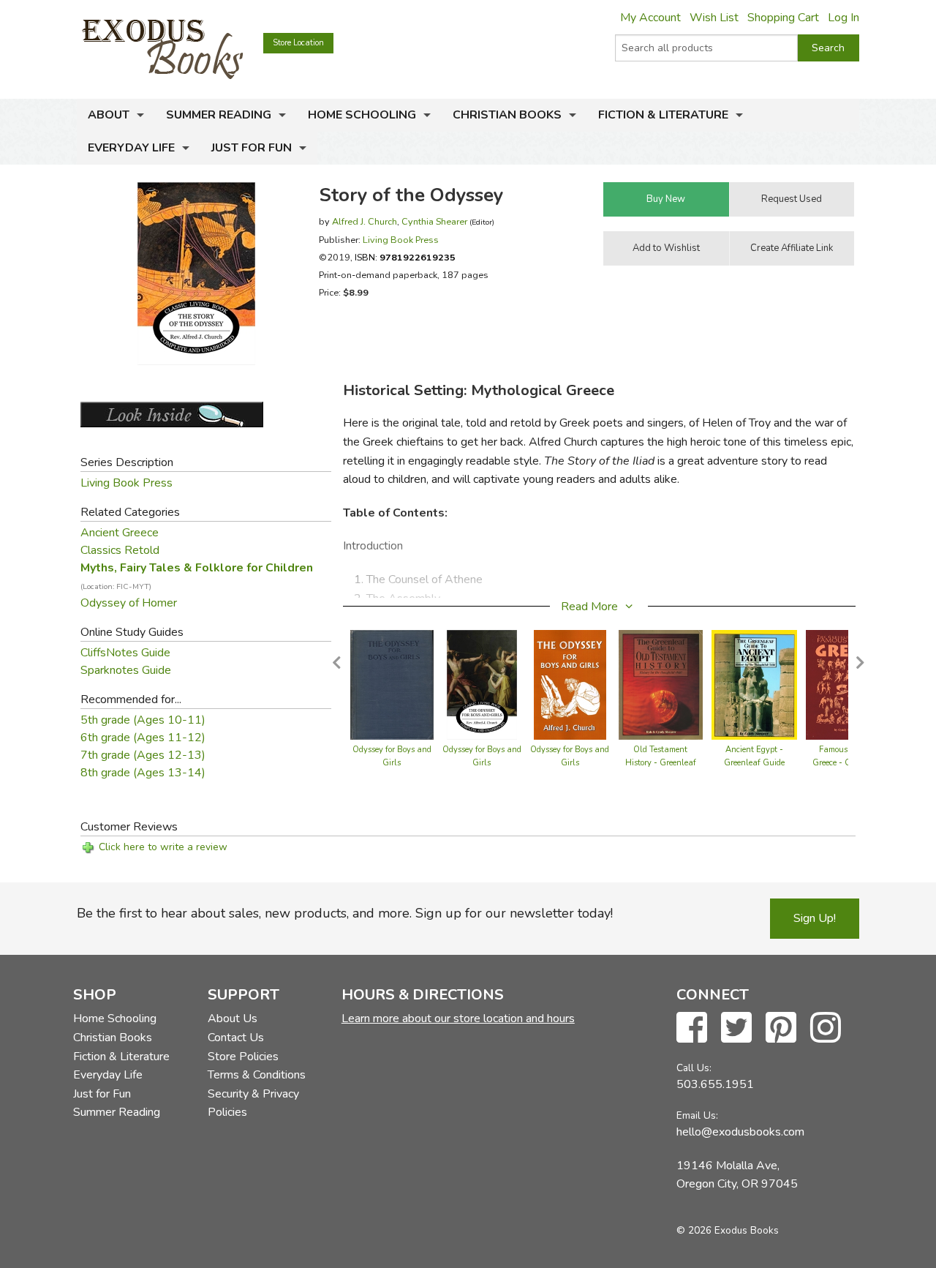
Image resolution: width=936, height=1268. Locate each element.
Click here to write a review (163, 847)
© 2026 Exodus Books (727, 1230)
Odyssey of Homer (128, 603)
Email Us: (697, 1115)
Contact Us (236, 1037)
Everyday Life (131, 148)
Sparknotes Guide (125, 670)
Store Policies (243, 1056)
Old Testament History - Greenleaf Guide (660, 762)
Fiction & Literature (663, 115)
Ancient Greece (119, 533)
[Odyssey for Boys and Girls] (392, 684)
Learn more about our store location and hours (458, 1018)
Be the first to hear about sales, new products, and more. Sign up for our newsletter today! (345, 913)
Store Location (298, 42)
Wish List (714, 18)
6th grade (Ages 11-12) (142, 737)
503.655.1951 (715, 1084)
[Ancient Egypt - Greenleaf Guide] (754, 684)
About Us (232, 1018)
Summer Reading (218, 115)
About (108, 115)
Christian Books (507, 115)
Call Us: (694, 1068)
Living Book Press (401, 239)
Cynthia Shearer (434, 221)
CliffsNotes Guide (125, 653)
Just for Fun (251, 148)
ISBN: (405, 257)
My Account (650, 18)
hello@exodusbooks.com (740, 1132)
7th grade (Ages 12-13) (142, 755)
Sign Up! (814, 918)
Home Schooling (362, 115)
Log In (843, 18)
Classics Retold (119, 550)
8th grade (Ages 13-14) (142, 773)
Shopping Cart (783, 18)
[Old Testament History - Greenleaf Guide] (661, 684)
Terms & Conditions (257, 1075)
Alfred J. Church (364, 221)
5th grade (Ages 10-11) (142, 720)
